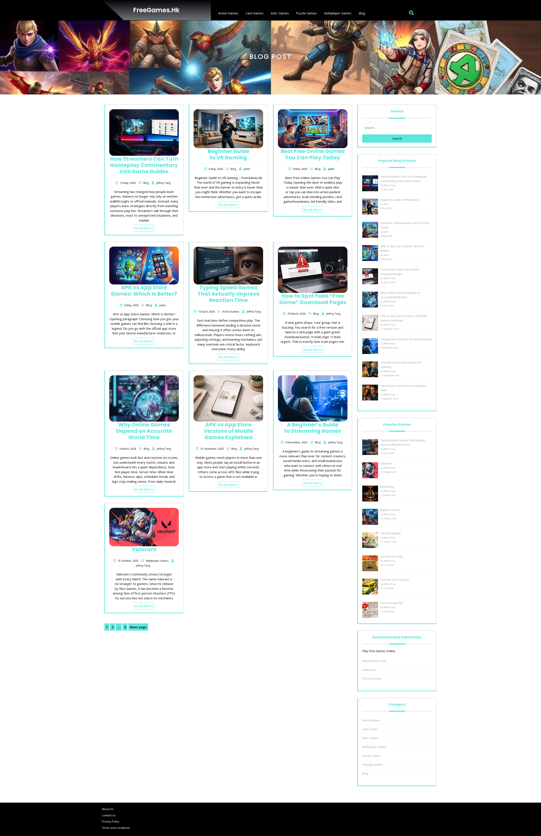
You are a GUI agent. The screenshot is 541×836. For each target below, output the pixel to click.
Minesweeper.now (374, 661)
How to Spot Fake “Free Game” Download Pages (312, 299)
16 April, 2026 (206, 311)
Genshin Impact (391, 533)
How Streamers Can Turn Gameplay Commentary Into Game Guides (144, 165)
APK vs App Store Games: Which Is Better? (144, 291)
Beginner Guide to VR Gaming (228, 154)
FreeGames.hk (156, 10)
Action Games (228, 13)
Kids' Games (370, 738)
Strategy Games (372, 764)
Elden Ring (387, 487)
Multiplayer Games (337, 13)
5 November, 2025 (296, 442)
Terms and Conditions (116, 828)
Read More (144, 228)
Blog (362, 13)
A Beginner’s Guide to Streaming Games (312, 428)
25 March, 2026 (296, 314)
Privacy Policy (110, 821)
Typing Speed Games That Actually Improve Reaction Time (228, 294)
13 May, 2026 (128, 183)
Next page (138, 627)
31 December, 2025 (212, 449)
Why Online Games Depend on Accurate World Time (144, 431)
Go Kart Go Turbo (392, 556)
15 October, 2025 (128, 561)
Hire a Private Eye (392, 603)
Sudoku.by (369, 670)
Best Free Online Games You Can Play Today (313, 154)
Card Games (255, 13)
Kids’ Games (280, 13)
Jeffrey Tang (163, 183)
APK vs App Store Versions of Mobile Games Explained (228, 431)
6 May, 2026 (216, 169)
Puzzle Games (306, 13)
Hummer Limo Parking (394, 580)
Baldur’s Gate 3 (390, 510)
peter (247, 169)
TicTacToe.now (371, 678)
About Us (107, 809)
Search (397, 138)
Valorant (144, 549)
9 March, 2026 (128, 449)
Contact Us (109, 815)
